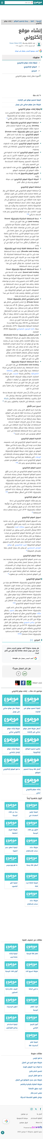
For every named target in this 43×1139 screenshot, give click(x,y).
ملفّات (39, 613)
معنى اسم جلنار (36, 1093)
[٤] (6, 492)
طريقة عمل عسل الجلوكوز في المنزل (28, 1080)
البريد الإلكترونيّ (21, 545)
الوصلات (38, 457)
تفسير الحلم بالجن (35, 1071)
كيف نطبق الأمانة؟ (35, 1088)
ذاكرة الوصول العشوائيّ (26, 329)
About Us (39, 1122)
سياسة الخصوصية (22, 1118)
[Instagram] (31, 1109)
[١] (6, 118)
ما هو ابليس (37, 1058)
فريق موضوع (24, 1122)
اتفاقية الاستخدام (36, 1118)
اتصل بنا (39, 1114)
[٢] (27, 214)
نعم (24, 673)
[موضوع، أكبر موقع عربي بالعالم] (38, 3)
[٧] (18, 634)
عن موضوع (24, 1114)
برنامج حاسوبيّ (29, 622)
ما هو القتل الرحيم (35, 1075)
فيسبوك (23, 683)
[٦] (13, 603)
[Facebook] (40, 1109)
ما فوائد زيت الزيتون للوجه (32, 1066)
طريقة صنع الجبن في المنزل (32, 1062)
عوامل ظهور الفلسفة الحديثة (31, 1097)
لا (18, 673)
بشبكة (6, 398)
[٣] (16, 463)
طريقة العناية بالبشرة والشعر (31, 1084)
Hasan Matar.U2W (15, 43)
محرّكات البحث (19, 527)
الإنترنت (15, 373)
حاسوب (11, 610)
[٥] (14, 603)
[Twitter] (36, 1109)
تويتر (17, 683)
